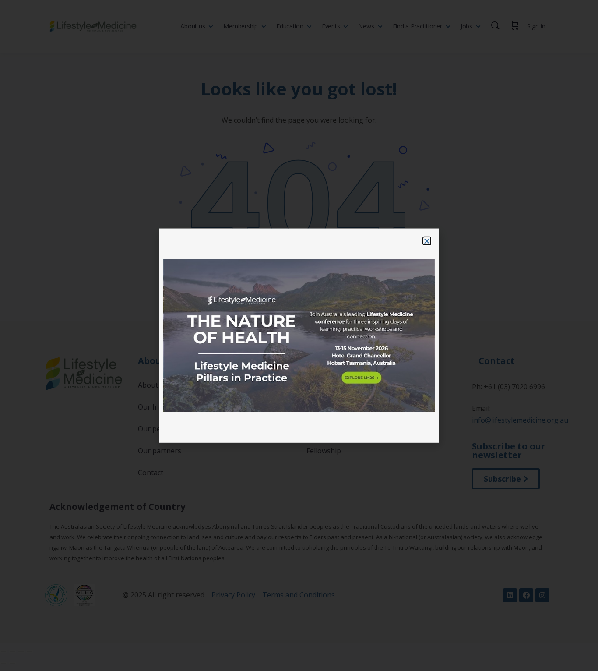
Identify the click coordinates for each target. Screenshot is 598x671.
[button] (426, 240)
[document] (299, 335)
